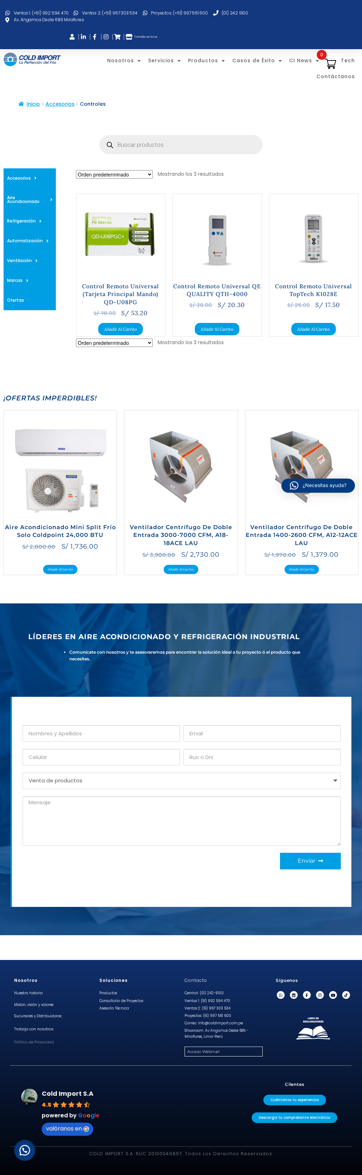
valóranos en (64, 1128)
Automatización (25, 241)
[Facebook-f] (307, 995)
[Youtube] (333, 995)
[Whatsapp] (281, 995)
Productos (203, 60)
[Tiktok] (346, 995)
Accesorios (60, 104)
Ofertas (15, 300)
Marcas (15, 280)
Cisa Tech (340, 60)
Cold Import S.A (67, 1093)
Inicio (33, 104)
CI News (300, 60)
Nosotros (120, 60)
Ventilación (19, 260)
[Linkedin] (294, 995)
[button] (24, 1150)
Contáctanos (335, 76)
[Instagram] (320, 995)
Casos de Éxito (253, 60)
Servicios (161, 60)
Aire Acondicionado (23, 199)
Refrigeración (21, 221)
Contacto (196, 980)
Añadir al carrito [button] (120, 329)
